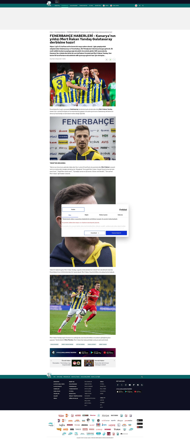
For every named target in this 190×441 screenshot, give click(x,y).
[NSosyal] (137, 384)
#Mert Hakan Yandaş (67, 344)
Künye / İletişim (95, 376)
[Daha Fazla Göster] (114, 59)
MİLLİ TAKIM (103, 388)
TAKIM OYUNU (88, 393)
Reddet (73, 209)
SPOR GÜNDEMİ (88, 386)
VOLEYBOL (103, 391)
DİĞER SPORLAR (73, 398)
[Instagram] (125, 384)
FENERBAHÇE (64, 5)
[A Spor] (49, 3)
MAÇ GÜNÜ (87, 400)
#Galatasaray (54, 344)
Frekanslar (66, 376)
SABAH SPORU (88, 384)
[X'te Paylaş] (106, 59)
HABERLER (56, 388)
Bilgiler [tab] (87, 214)
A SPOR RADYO (58, 386)
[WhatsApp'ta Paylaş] (110, 59)
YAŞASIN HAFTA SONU (90, 398)
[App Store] (83, 352)
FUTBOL (91, 5)
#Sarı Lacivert (92, 344)
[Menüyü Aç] (142, 5)
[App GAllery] (108, 352)
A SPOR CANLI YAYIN (59, 384)
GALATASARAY (73, 5)
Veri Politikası (75, 376)
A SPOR (102, 400)
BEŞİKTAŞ (57, 5)
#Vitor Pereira (80, 344)
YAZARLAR (56, 393)
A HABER (102, 402)
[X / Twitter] (121, 384)
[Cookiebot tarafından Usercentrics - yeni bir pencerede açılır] (120, 210)
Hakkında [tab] (120, 214)
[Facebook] (117, 384)
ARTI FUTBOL (88, 403)
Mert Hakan (105, 167)
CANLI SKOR (57, 391)
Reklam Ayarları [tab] (103, 214)
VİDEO (106, 5)
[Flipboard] (133, 384)
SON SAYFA (87, 396)
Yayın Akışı (59, 376)
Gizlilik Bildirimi (85, 376)
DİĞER (101, 393)
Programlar (88, 381)
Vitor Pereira (68, 340)
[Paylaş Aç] (139, 5)
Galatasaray (74, 109)
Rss (55, 376)
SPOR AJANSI (88, 388)
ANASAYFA (56, 381)
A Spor (51, 32)
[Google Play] (96, 352)
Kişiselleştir (94, 232)
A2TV (101, 407)
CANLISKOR (56, 1)
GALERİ (56, 396)
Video (102, 381)
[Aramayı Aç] (142, 376)
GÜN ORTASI (88, 391)
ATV (101, 405)
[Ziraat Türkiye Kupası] (136, 5)
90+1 (86, 405)
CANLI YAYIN (116, 5)
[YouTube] (129, 384)
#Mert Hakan (102, 344)
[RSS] (141, 384)
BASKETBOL (98, 5)
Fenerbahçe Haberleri (60, 32)
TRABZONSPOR (83, 5)
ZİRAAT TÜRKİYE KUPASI (75, 396)
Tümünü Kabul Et (116, 232)
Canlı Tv (102, 397)
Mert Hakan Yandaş (105, 109)
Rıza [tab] (70, 215)
